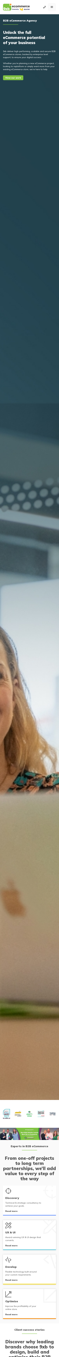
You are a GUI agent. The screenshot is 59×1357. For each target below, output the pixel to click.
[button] (52, 7)
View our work (13, 77)
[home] (16, 7)
